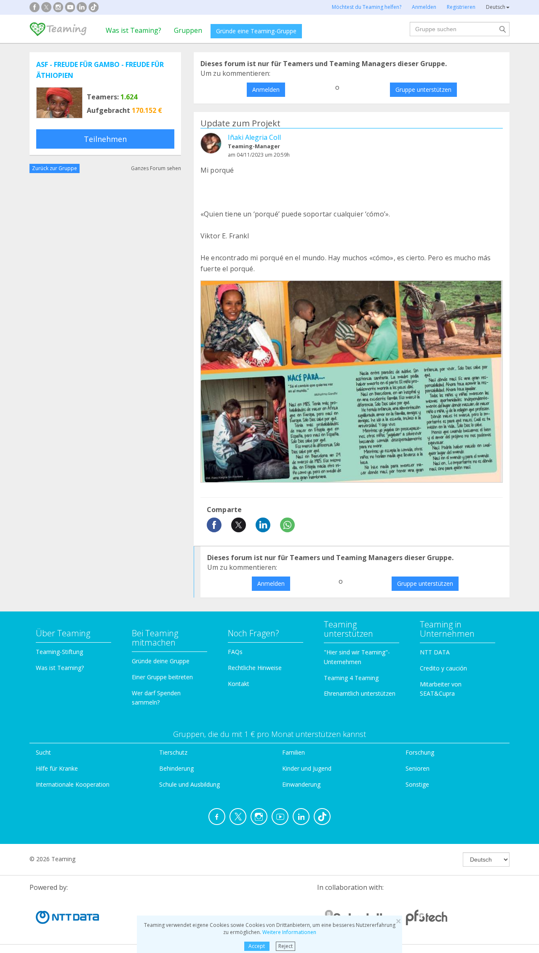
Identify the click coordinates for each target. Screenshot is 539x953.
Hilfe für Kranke (57, 768)
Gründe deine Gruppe (160, 661)
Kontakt (238, 684)
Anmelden (266, 89)
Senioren (418, 768)
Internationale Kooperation (72, 784)
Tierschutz (173, 752)
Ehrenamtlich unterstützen (359, 693)
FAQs (235, 652)
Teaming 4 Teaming (351, 678)
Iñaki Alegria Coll (254, 137)
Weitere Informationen (289, 932)
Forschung (420, 752)
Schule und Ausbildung (189, 784)
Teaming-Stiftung (59, 652)
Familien (293, 752)
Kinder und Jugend (306, 768)
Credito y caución (443, 668)
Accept (256, 946)
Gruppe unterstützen (423, 89)
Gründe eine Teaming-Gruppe (256, 31)
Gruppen (188, 30)
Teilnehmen (105, 139)
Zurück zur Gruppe (54, 168)
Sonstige (417, 784)
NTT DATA (435, 652)
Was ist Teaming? (133, 30)
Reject (285, 946)
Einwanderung (301, 784)
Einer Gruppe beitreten (162, 677)
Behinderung (176, 768)
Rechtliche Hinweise (255, 668)
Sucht (43, 752)
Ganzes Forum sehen (156, 168)
